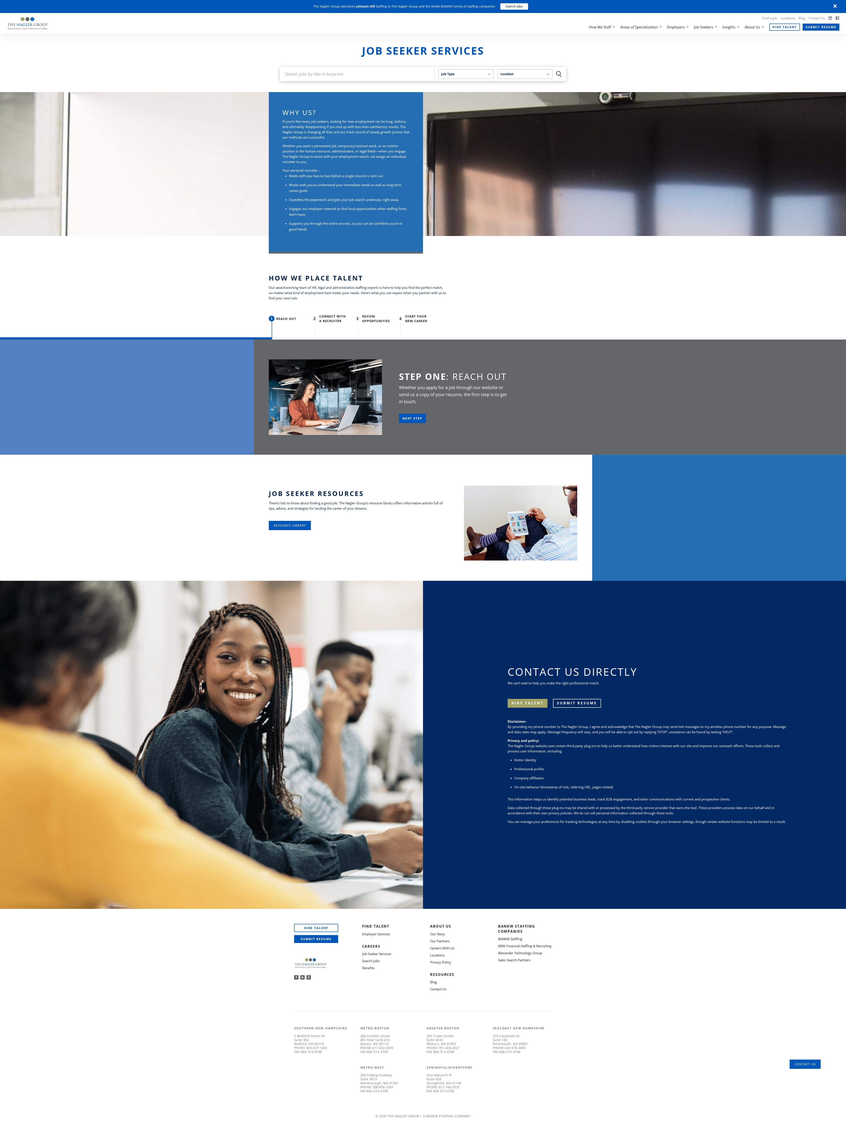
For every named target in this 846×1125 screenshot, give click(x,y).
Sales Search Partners (514, 960)
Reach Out (286, 319)
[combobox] (466, 74)
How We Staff (600, 27)
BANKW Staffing (510, 939)
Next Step (412, 418)
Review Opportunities (376, 318)
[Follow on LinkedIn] (302, 977)
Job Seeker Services (376, 954)
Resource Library (290, 525)
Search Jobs (514, 6)
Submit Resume (821, 27)
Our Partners (440, 941)
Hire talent (528, 703)
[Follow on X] (308, 977)
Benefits (368, 968)
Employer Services (376, 934)
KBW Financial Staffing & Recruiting (524, 946)
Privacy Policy (440, 962)
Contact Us (817, 18)
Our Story (437, 934)
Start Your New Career (416, 318)
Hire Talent (784, 27)
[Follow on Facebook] (296, 977)
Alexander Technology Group (520, 953)
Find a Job (769, 18)
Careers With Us (442, 948)
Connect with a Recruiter (332, 318)
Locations (788, 18)
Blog (801, 18)
